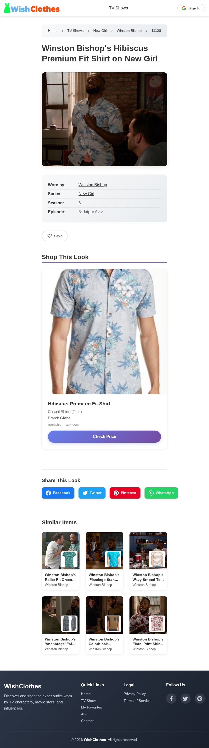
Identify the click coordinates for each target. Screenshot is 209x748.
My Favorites (91, 707)
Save (58, 236)
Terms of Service (137, 701)
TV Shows (118, 8)
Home (53, 31)
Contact (87, 721)
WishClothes (95, 740)
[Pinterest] (200, 698)
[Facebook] (171, 698)
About (85, 714)
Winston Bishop (129, 31)
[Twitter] (185, 698)
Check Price (104, 436)
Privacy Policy (135, 694)
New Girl (100, 31)
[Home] (32, 8)
